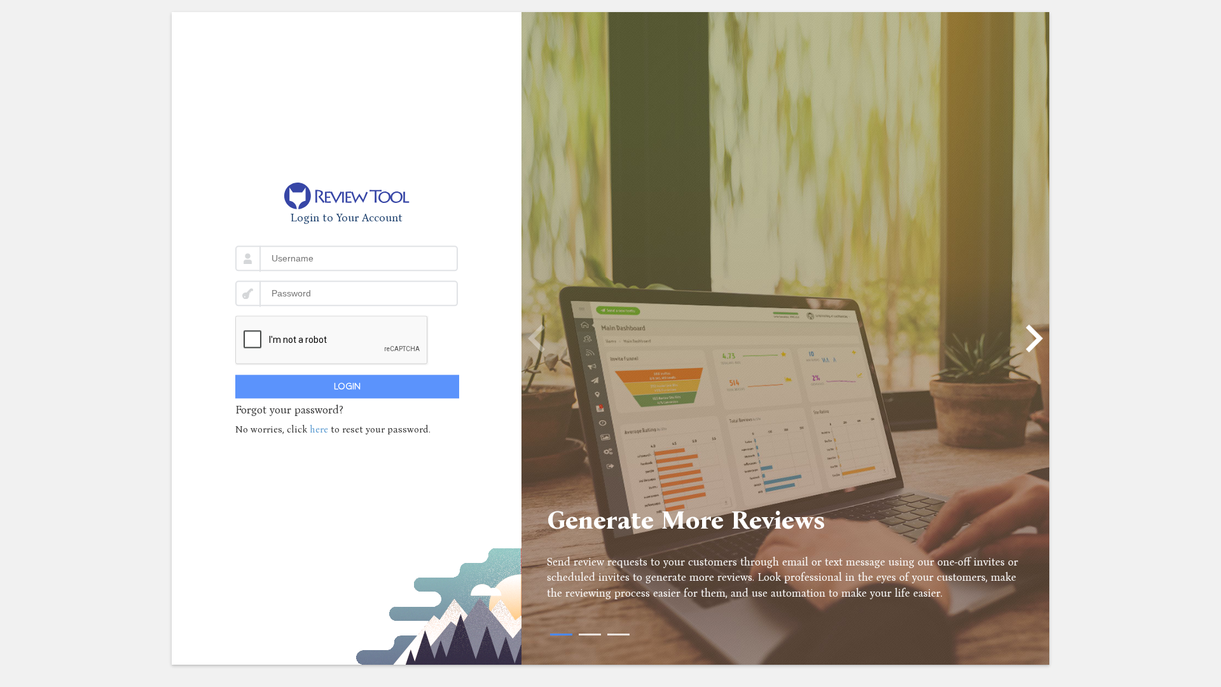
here (320, 429)
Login (347, 386)
